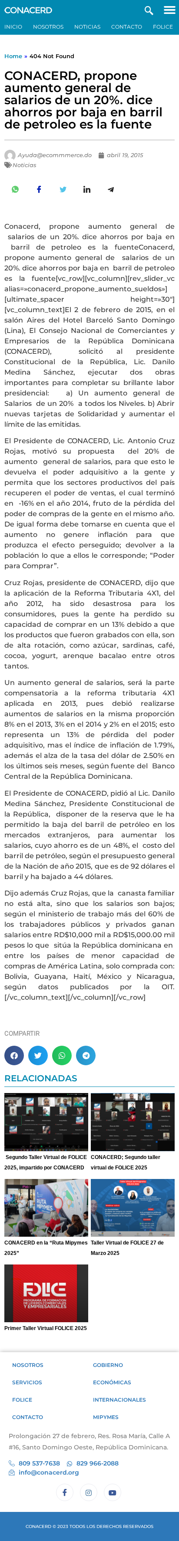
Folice (163, 26)
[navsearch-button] (149, 10)
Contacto (126, 26)
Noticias (87, 26)
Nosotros (48, 26)
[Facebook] (64, 1492)
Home (13, 56)
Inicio (13, 26)
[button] (169, 9)
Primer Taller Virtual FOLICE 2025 (45, 1328)
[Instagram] (88, 1492)
